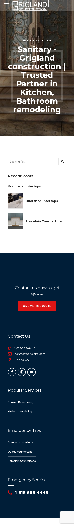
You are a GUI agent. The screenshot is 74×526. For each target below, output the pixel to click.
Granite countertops (24, 186)
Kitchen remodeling (20, 411)
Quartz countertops (41, 201)
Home (27, 40)
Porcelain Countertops (44, 221)
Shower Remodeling (20, 402)
